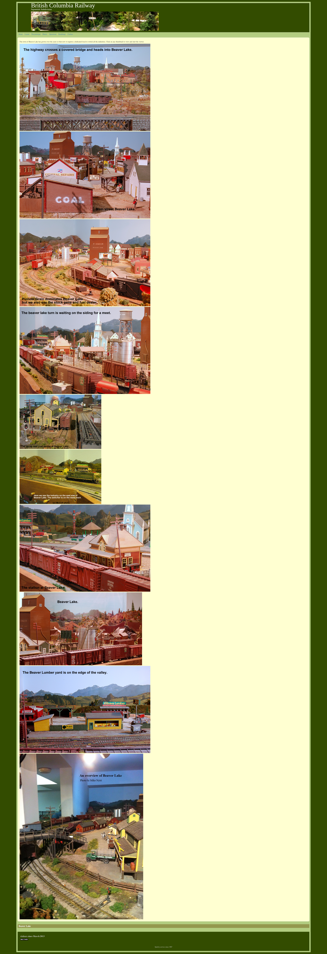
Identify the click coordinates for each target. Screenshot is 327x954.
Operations (52, 34)
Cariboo (70, 34)
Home (21, 34)
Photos (45, 34)
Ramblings (62, 34)
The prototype (35, 34)
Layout (27, 34)
